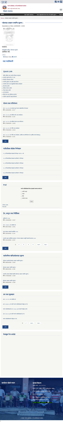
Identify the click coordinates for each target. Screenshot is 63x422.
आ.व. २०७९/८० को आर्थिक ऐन (9, 225)
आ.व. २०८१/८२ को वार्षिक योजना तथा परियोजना (13, 121)
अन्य (5, 141)
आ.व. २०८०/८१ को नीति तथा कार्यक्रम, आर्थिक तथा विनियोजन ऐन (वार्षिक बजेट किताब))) (21, 134)
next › (38, 244)
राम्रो (23, 193)
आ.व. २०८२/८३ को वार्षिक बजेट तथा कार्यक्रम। (13, 115)
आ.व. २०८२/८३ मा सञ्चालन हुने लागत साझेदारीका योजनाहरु (15, 108)
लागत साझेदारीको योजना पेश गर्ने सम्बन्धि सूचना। (44, 14)
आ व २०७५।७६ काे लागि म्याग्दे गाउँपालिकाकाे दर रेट (14, 313)
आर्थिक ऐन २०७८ (6, 218)
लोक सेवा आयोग (6, 86)
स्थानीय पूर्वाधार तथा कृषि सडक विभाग (10, 81)
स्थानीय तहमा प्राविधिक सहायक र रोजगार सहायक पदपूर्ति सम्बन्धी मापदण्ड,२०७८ (19, 238)
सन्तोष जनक (24, 198)
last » (45, 244)
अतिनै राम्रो (24, 191)
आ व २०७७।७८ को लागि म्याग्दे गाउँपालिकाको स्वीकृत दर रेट (15, 304)
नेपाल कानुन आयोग (7, 90)
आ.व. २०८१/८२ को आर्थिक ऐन (9, 299)
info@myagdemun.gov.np (42, 397)
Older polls (5, 204)
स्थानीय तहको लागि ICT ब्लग (9, 77)
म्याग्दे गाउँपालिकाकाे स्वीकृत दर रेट (10, 318)
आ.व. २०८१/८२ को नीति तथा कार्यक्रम (11, 128)
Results (4, 206)
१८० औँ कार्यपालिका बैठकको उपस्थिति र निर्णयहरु (13, 168)
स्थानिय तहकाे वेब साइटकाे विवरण (10, 96)
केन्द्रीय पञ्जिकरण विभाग (8, 79)
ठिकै (23, 196)
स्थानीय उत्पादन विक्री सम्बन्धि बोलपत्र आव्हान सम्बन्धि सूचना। (16, 274)
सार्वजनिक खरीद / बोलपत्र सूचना (10, 50)
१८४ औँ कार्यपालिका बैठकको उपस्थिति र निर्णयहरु (13, 158)
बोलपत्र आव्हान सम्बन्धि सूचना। (9, 267)
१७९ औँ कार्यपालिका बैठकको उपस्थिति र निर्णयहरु (13, 172)
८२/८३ (3, 54)
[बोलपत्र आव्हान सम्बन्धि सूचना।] (8, 36)
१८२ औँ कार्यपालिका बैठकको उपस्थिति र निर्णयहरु (13, 163)
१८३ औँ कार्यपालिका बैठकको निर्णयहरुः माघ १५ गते (13, 153)
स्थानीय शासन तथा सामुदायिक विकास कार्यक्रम (12, 83)
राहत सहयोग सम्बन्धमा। (26, 14)
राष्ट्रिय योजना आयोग (7, 88)
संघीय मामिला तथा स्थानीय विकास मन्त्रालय (12, 75)
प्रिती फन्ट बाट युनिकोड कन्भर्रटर (10, 94)
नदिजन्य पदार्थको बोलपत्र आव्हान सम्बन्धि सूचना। (13, 260)
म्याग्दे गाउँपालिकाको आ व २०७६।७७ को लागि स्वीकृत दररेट (15, 309)
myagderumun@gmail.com (40, 399)
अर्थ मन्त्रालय (6, 92)
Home (2, 18)
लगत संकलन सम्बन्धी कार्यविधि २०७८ (10, 231)
